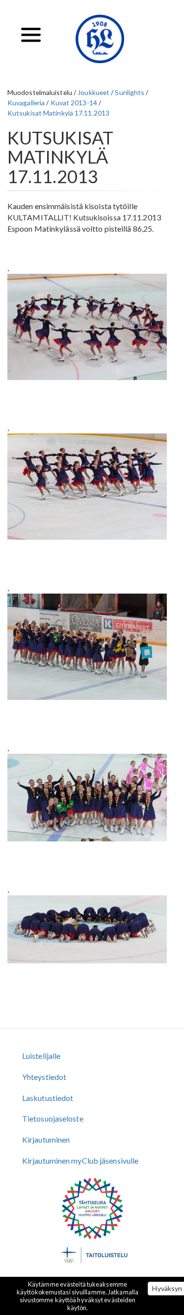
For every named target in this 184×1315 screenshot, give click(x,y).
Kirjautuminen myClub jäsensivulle (80, 1160)
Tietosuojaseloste (52, 1118)
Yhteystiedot (44, 1076)
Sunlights (129, 92)
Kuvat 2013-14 (74, 102)
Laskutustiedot (47, 1097)
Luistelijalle (41, 1055)
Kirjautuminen (46, 1139)
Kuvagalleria (26, 102)
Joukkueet (93, 92)
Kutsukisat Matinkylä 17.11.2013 (58, 113)
